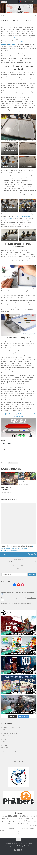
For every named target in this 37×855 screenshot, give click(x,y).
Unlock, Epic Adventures (25, 482)
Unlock (18, 833)
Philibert (29, 603)
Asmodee (21, 815)
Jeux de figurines (32, 823)
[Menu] (35, 2)
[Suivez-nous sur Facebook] (29, 554)
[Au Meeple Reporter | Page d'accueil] (4, 2)
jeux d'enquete (13, 823)
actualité (12, 815)
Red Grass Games (13, 462)
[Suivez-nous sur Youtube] (32, 554)
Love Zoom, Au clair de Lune (10, 733)
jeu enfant (15, 821)
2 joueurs (4, 816)
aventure (30, 816)
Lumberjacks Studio (12, 828)
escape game (11, 818)
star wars (22, 831)
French (23, 1)
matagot (20, 828)
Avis (2, 15)
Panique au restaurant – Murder (12, 727)
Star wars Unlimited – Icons (10, 752)
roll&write (31, 828)
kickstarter (20, 826)
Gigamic (27, 819)
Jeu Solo (23, 820)
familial (21, 818)
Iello (1, 821)
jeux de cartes (24, 824)
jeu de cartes (7, 821)
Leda (4, 739)
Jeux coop (32, 821)
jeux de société (13, 826)
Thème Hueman (28, 846)
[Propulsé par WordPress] (17, 845)
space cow (7, 831)
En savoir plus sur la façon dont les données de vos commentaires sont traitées (17, 548)
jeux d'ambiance (4, 823)
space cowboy (14, 831)
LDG (26, 826)
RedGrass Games (18, 38)
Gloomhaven (32, 818)
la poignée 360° (12, 44)
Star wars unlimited (30, 831)
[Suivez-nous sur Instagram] (34, 554)
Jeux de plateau (5, 826)
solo (2, 830)
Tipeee (20, 603)
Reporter (5, 745)
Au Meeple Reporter (9, 24)
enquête (4, 818)
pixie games (26, 828)
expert (15, 818)
